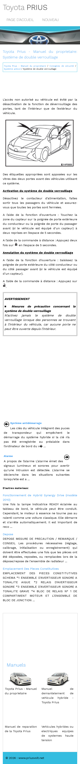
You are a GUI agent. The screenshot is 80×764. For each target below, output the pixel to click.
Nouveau (50, 19)
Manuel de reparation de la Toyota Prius (21, 729)
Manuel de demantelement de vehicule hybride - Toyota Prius (57, 695)
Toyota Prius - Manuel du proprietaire (25, 66)
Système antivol (12, 69)
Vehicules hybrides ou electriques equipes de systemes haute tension (57, 733)
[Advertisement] (40, 83)
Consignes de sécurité (61, 66)
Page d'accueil (20, 19)
